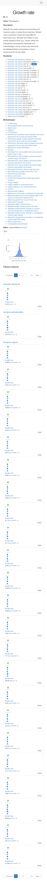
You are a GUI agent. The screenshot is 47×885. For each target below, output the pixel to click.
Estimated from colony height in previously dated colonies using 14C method (24, 157)
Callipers (11, 130)
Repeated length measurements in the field (22, 206)
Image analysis (13, 182)
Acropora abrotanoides (13, 312)
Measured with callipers (16, 191)
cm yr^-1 (12, 304)
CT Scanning (12, 132)
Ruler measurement (14, 221)
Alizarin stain (12, 128)
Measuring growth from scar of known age (22, 200)
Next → (38, 275)
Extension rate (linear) (15, 64)
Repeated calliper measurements (19, 204)
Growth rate (9, 302)
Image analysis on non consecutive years (22, 187)
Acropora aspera (10, 342)
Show (39, 306)
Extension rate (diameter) (16, 59)
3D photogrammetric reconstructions (20, 126)
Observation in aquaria (15, 202)
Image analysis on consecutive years (20, 184)
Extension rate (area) (15, 99)
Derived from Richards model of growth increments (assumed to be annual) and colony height (25, 144)
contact (23, 227)
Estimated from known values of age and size (23, 169)
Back (5, 231)
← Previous (9, 275)
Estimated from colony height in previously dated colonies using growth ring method (24, 166)
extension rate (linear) (15, 62)
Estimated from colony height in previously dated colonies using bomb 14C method (24, 161)
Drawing (10, 150)
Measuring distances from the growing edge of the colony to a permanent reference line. (25, 196)
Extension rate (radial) (15, 77)
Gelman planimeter (14, 176)
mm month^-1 (15, 362)
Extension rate (13, 83)
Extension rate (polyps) (16, 112)
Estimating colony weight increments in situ (22, 171)
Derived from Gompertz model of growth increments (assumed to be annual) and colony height (26, 135)
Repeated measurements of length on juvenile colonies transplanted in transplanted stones (24, 209)
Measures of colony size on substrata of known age (25, 193)
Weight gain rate (13, 116)
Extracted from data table (16, 174)
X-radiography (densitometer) (18, 224)
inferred (10, 189)
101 (31, 275)
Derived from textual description (19, 147)
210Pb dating (12, 123)
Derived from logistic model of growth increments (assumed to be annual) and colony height (24, 140)
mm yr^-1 (13, 334)
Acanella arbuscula (11, 284)
